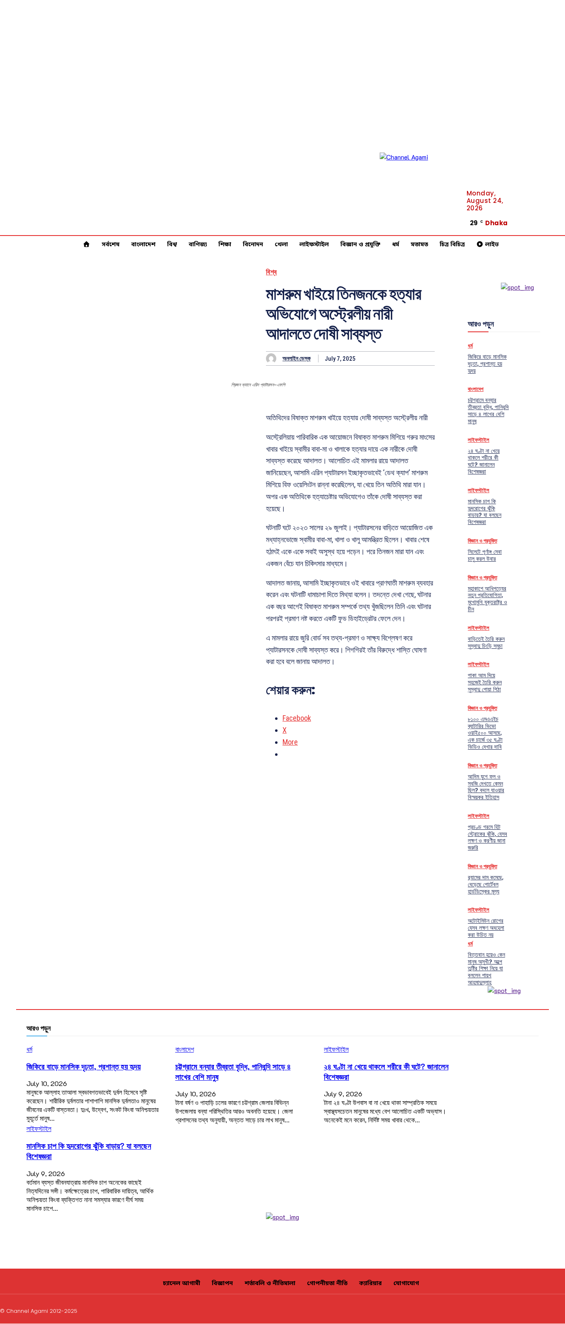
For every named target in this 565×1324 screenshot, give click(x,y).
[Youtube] (555, 230)
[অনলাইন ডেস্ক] (273, 358)
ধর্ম (470, 346)
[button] (525, 219)
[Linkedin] (555, 220)
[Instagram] (502, 1310)
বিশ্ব (271, 272)
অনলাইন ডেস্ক (296, 358)
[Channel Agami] (417, 189)
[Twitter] (542, 1310)
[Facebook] (555, 209)
